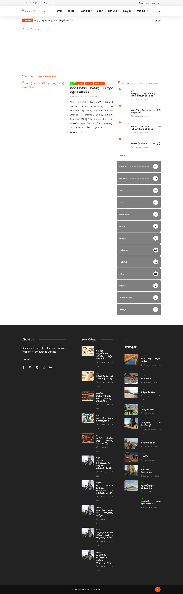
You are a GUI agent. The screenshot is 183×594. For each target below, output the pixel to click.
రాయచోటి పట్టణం (148, 443)
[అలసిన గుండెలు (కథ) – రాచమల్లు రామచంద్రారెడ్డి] (88, 438)
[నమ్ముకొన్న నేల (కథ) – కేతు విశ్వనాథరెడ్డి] (88, 376)
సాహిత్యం (141, 10)
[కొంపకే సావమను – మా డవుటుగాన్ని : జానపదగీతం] (88, 396)
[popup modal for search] (160, 10)
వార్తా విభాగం (75, 96)
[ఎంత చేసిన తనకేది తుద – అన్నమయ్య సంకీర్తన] (88, 510)
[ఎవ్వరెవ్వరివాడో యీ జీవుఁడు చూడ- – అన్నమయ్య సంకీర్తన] (88, 532)
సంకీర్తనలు (98, 458)
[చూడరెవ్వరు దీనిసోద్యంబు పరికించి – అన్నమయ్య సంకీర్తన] (88, 555)
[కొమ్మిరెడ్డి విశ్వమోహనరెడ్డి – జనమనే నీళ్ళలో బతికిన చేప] (88, 351)
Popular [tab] (139, 83)
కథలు (132, 107)
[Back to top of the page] (158, 590)
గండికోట (144, 456)
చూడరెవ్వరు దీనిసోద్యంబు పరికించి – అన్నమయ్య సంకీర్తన (104, 558)
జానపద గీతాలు (135, 124)
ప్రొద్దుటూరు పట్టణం (149, 392)
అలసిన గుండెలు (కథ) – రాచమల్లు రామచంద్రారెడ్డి (104, 440)
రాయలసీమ (89, 83)
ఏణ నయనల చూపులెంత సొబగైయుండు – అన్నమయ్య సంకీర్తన (104, 489)
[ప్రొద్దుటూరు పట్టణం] (131, 392)
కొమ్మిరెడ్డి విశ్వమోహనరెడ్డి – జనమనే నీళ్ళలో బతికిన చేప (53, 20)
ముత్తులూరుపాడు (147, 409)
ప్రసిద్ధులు (127, 10)
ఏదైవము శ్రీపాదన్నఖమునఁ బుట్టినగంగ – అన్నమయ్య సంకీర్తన (104, 464)
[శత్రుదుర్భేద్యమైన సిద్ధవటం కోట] (131, 485)
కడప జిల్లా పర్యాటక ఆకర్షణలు (151, 359)
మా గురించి (27, 2)
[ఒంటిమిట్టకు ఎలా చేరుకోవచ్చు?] (131, 423)
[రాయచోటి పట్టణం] (131, 443)
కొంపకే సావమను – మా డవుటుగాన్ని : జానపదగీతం (146, 127)
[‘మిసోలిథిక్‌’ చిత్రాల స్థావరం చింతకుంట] (131, 501)
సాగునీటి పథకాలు (99, 83)
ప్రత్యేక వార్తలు (80, 83)
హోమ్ (59, 10)
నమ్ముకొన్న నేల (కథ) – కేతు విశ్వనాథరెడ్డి (146, 111)
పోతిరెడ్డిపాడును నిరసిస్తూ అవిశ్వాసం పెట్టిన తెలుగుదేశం (91, 89)
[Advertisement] (91, 53)
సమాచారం (85, 10)
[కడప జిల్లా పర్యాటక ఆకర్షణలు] (131, 359)
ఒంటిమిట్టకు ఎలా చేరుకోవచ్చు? (151, 424)
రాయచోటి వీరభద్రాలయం (146, 470)
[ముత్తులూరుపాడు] (131, 409)
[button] (156, 21)
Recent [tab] (125, 83)
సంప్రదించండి (37, 2)
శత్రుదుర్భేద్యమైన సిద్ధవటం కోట (147, 486)
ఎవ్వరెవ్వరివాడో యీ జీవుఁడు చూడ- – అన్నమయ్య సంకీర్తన (104, 535)
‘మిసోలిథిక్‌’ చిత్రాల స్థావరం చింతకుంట (151, 502)
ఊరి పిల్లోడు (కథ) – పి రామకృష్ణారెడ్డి (146, 143)
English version (49, 2)
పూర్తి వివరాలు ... (74, 132)
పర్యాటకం (112, 10)
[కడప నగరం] (131, 378)
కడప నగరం (146, 378)
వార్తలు (71, 10)
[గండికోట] (131, 456)
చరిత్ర (99, 10)
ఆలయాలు (143, 467)
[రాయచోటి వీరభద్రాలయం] (131, 470)
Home (28, 28)
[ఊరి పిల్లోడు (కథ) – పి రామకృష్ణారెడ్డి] (88, 418)
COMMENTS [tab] (153, 83)
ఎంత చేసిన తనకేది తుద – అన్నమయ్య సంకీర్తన (104, 512)
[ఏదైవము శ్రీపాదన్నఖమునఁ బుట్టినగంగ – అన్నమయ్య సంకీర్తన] (88, 460)
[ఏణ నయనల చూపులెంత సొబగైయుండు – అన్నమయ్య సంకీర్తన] (88, 485)
